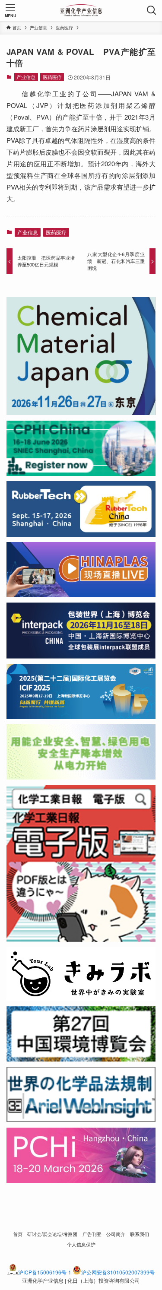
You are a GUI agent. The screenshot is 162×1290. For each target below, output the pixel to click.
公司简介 (115, 1233)
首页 (17, 1233)
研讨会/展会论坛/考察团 (52, 1233)
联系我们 (139, 1233)
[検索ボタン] (151, 10)
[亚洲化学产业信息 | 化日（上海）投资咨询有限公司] (81, 10)
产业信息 (25, 76)
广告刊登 (92, 1233)
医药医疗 (52, 76)
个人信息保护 (81, 1244)
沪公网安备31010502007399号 (118, 1272)
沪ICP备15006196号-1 (44, 1272)
